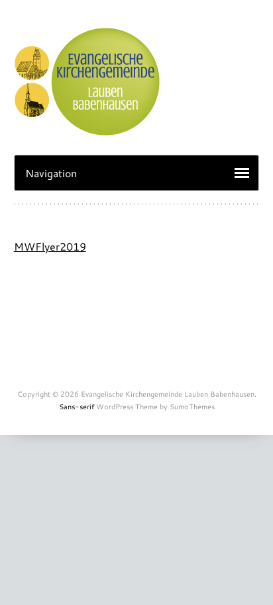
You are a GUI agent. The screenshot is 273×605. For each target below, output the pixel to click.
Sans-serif (76, 406)
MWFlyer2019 (50, 246)
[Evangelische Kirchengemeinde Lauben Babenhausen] (87, 128)
